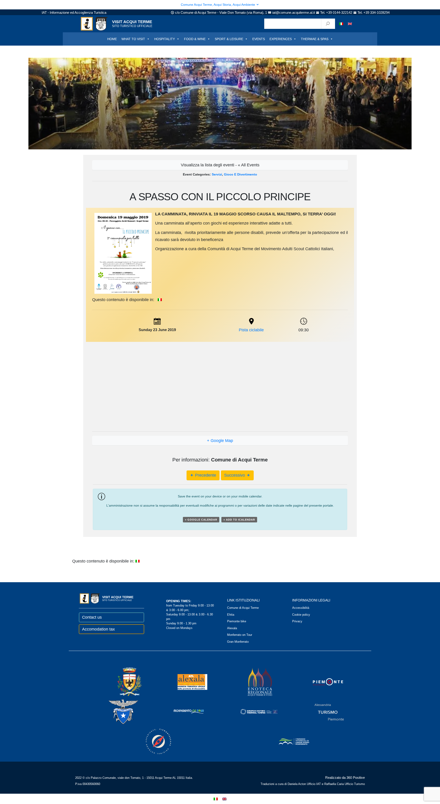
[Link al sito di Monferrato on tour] (183, 711)
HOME (112, 39)
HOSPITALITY (164, 39)
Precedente (205, 475)
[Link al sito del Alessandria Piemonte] (323, 711)
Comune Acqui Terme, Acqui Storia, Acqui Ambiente (218, 4)
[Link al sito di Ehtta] (252, 711)
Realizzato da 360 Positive (345, 777)
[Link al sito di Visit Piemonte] (322, 681)
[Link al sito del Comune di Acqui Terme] (123, 681)
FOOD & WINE (195, 39)
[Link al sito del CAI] (117, 711)
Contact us (92, 617)
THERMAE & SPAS (314, 39)
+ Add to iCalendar (239, 519)
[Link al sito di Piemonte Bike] (152, 741)
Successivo (235, 475)
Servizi (217, 174)
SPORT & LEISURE (229, 39)
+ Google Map (220, 440)
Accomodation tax (98, 629)
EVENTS (258, 39)
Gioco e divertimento (240, 174)
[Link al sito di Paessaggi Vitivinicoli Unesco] (288, 741)
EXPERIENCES (281, 39)
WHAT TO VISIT (133, 39)
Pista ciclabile (251, 330)
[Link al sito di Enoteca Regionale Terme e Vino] (254, 681)
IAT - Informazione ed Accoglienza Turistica (74, 12)
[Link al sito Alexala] (186, 681)
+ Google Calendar (201, 519)
